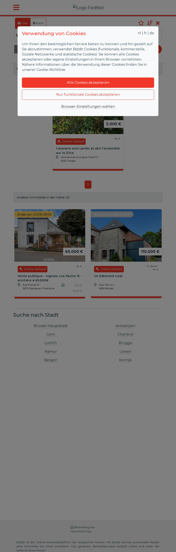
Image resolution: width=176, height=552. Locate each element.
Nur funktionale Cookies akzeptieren (88, 94)
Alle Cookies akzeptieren (88, 83)
